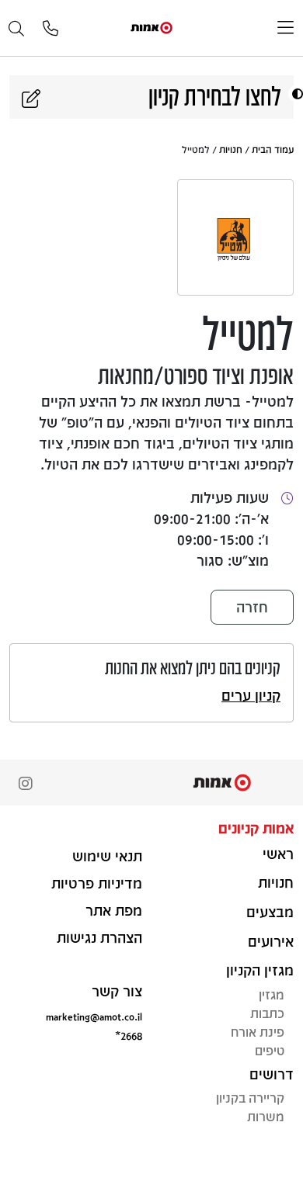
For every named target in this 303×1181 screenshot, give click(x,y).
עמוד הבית (273, 149)
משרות (265, 1116)
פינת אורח (257, 1031)
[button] (295, 93)
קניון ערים (250, 695)
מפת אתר (113, 910)
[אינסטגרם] (26, 784)
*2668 (128, 1035)
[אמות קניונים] (151, 26)
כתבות (267, 1013)
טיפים (269, 1050)
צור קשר (117, 990)
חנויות (230, 149)
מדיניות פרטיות (96, 883)
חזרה (252, 606)
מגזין (271, 994)
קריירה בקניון (250, 1097)
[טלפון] (50, 29)
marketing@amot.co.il (94, 1016)
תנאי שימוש (107, 855)
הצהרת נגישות (99, 937)
